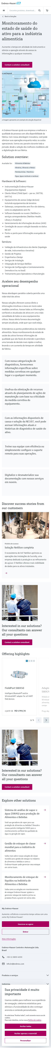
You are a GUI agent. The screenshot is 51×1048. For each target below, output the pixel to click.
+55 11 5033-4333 (14, 957)
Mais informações (9, 939)
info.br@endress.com (15, 964)
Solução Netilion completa (19, 547)
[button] (17, 65)
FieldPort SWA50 (14, 688)
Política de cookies (34, 1020)
